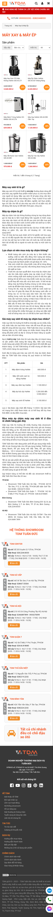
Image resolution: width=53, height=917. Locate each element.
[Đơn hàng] (48, 3)
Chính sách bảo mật (12, 857)
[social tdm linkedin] (41, 785)
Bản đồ (14, 563)
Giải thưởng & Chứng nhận (14, 812)
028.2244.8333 (23, 553)
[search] (36, 3)
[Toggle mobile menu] (4, 4)
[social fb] (12, 785)
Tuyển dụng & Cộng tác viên (15, 815)
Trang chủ (8, 26)
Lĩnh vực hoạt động (12, 803)
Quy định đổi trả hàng (12, 863)
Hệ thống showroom (12, 806)
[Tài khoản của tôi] (42, 3)
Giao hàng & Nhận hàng (13, 866)
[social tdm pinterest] (35, 785)
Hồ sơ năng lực (10, 809)
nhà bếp (30, 191)
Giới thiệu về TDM (11, 797)
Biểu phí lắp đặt (10, 845)
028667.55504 (23, 584)
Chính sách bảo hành (12, 860)
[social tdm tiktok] (29, 785)
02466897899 (22, 615)
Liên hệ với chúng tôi (12, 818)
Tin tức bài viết (10, 827)
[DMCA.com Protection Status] (9, 875)
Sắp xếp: (7, 48)
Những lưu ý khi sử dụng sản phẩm (18, 848)
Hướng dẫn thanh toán (13, 842)
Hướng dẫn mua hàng (13, 839)
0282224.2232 (23, 708)
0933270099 (34, 615)
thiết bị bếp (11, 339)
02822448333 (39, 18)
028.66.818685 (23, 646)
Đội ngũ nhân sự (10, 800)
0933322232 (25, 18)
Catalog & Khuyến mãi (13, 830)
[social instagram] (23, 785)
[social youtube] (18, 785)
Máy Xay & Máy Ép (21, 26)
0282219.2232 (23, 677)
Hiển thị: (33, 48)
